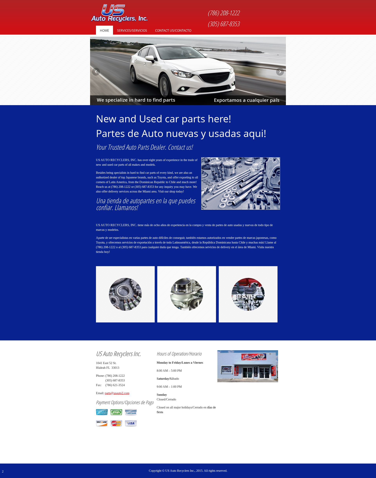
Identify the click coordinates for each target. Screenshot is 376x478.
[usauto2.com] (119, 13)
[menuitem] (104, 31)
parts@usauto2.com (117, 393)
